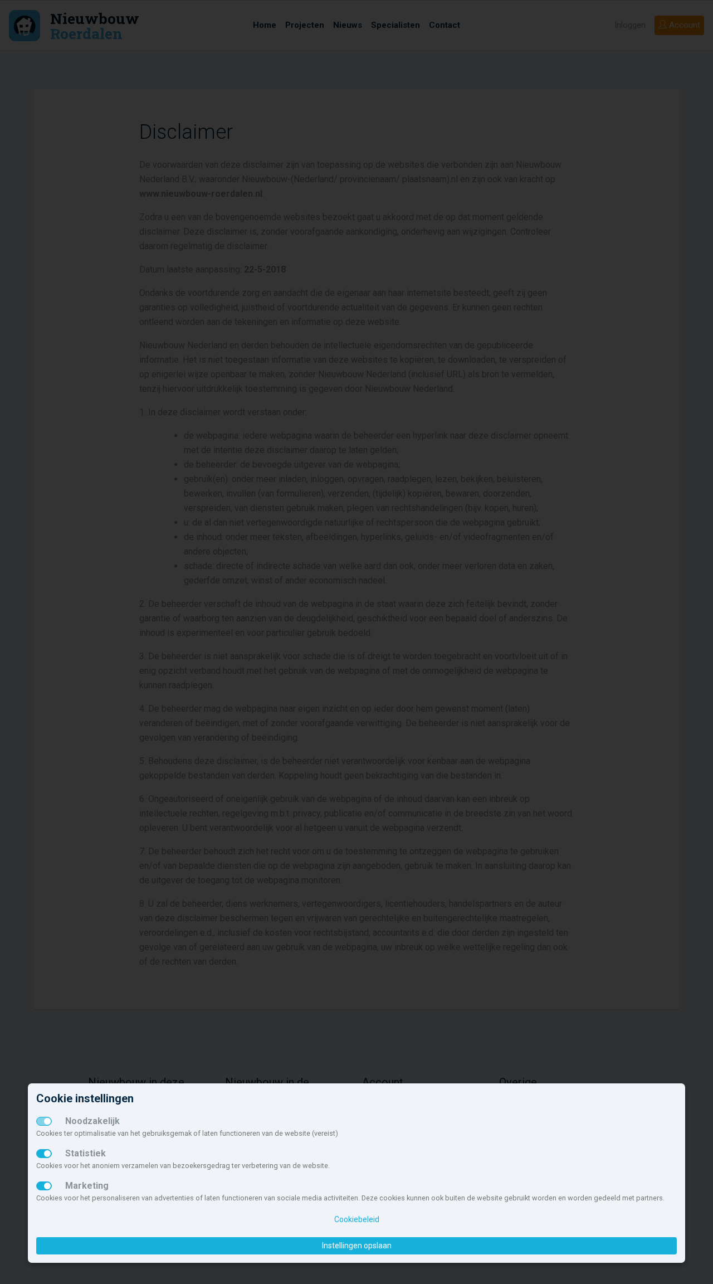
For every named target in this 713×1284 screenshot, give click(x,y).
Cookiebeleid (356, 1219)
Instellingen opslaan (357, 1245)
